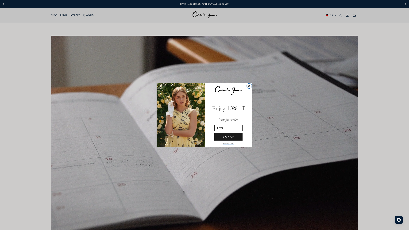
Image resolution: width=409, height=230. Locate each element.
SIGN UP (228, 136)
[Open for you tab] (399, 220)
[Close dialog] (249, 85)
